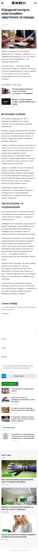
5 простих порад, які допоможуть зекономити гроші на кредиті (23, 399)
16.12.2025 (15, 440)
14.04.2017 (7, 430)
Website (4, 357)
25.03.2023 (5, 25)
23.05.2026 (16, 95)
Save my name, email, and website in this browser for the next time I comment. (18, 367)
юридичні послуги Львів (18, 74)
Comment (6, 314)
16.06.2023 (15, 412)
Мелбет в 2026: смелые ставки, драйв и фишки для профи (23, 101)
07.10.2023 (15, 423)
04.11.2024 (15, 393)
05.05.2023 (15, 404)
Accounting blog (9, 427)
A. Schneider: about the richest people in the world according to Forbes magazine (23, 419)
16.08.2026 (5, 512)
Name (4, 339)
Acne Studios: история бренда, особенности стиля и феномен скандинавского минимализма (23, 436)
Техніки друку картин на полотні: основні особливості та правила (22, 91)
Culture (6, 530)
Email (4, 348)
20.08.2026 (5, 484)
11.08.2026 (5, 539)
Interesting (7, 475)
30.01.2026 (16, 106)
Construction (8, 503)
